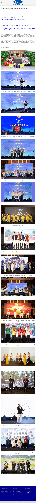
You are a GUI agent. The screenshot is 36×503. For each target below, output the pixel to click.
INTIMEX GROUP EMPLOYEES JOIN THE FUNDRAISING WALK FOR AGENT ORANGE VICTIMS (18, 21)
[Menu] (1, 3)
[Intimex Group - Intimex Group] (18, 3)
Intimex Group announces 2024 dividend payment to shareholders (13, 19)
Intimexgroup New (4, 7)
